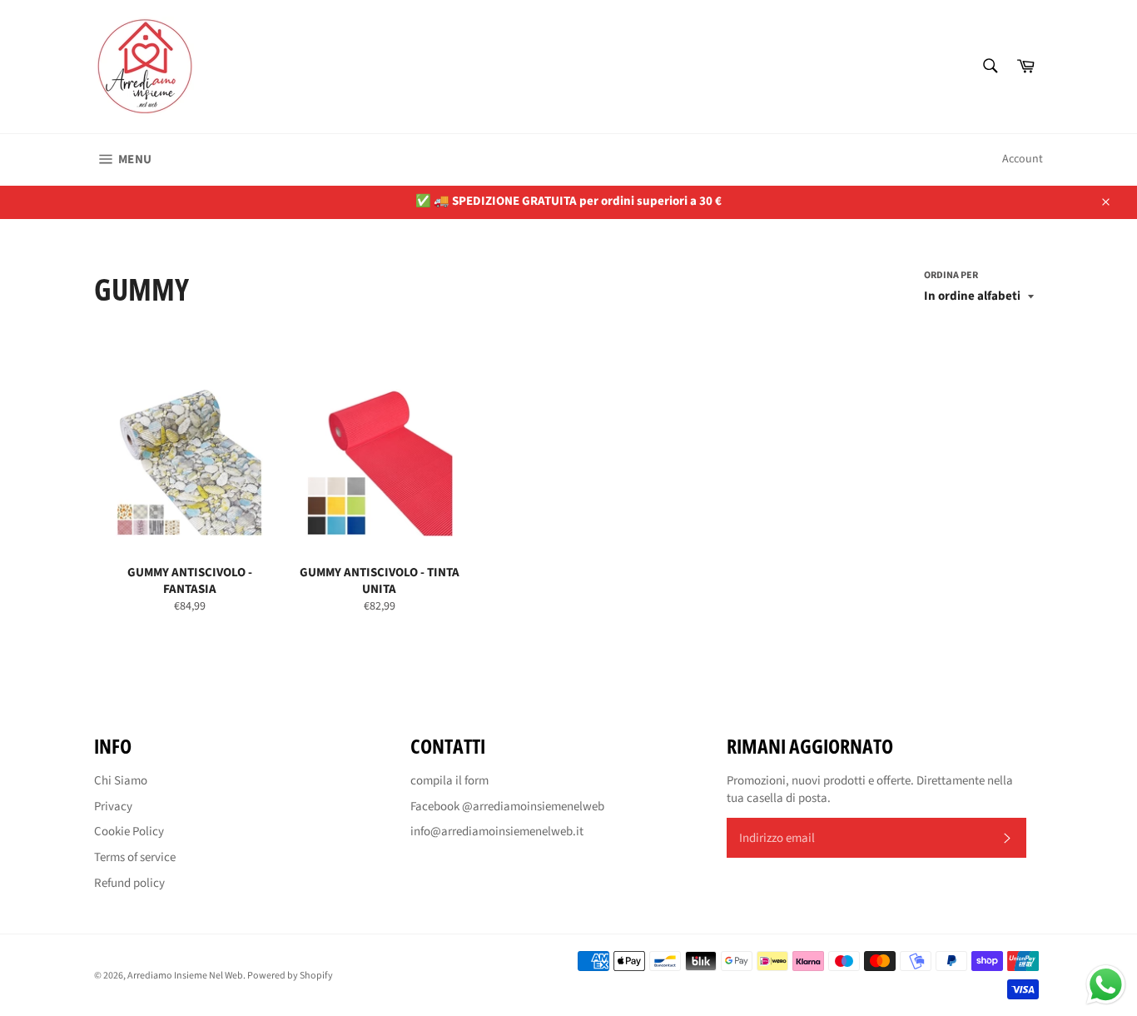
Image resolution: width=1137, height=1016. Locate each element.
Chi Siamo (120, 780)
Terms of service (135, 857)
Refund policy (129, 883)
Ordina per (951, 275)
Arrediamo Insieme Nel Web (185, 976)
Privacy (113, 806)
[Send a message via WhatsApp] (1106, 985)
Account (1022, 159)
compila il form (449, 780)
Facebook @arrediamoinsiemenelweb (507, 806)
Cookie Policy (129, 831)
